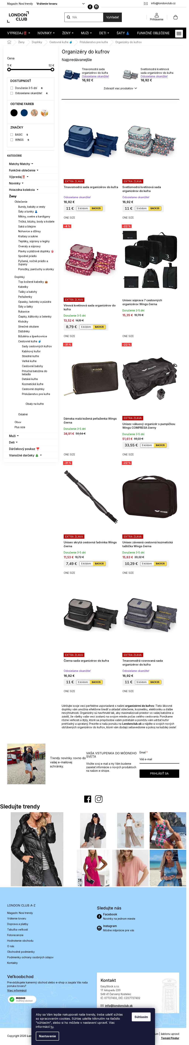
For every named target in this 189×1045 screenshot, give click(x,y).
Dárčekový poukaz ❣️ (24, 449)
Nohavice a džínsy (29, 231)
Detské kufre (30, 379)
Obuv (18, 422)
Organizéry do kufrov (39, 399)
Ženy (13, 196)
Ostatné (23, 414)
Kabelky (23, 286)
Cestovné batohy (32, 366)
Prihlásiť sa (159, 773)
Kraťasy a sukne (28, 236)
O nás (10, 946)
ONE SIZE (69, 217)
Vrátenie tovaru (47, 3)
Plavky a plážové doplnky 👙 (36, 251)
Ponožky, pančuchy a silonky (36, 269)
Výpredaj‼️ (17, 177)
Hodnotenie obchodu (20, 940)
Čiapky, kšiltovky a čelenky (34, 316)
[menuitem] (19, 33)
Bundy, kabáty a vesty (31, 206)
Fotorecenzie (15, 935)
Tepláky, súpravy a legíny (34, 241)
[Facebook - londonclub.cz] (90, 6)
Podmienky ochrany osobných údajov (30, 957)
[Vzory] (34, 113)
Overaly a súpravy (29, 246)
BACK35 (96, 208)
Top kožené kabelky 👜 (33, 281)
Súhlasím (141, 1017)
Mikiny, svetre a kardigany (34, 216)
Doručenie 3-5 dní (29, 88)
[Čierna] (14, 113)
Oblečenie (21, 201)
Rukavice (24, 311)
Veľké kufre (29, 361)
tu (52, 1027)
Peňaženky (25, 296)
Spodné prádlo (27, 256)
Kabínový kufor (31, 351)
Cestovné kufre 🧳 (29, 341)
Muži (12, 436)
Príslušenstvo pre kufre (36, 394)
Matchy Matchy (19, 164)
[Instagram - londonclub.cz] (96, 6)
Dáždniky (24, 331)
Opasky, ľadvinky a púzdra (34, 301)
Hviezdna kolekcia (22, 190)
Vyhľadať (112, 17)
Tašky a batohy (27, 291)
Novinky (14, 183)
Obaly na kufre (35, 403)
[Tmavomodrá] (24, 113)
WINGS (22, 139)
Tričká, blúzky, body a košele (36, 221)
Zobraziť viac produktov (118, 88)
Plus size (20, 427)
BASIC (21, 134)
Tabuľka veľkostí (17, 929)
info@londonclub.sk (119, 1005)
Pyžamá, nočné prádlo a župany (33, 262)
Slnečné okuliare (28, 326)
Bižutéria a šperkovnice (32, 336)
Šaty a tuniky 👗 (28, 211)
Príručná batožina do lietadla (34, 372)
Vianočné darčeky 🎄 (24, 455)
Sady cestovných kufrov (37, 346)
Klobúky (23, 321)
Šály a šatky (25, 306)
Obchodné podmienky (21, 951)
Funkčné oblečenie (22, 170)
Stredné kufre (30, 356)
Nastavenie (47, 1036)
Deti (12, 442)
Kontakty (12, 962)
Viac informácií (17, 990)
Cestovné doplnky (33, 389)
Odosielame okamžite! (31, 93)
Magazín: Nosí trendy (20, 3)
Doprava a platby (17, 924)
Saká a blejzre (27, 226)
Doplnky (20, 276)
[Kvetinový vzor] (44, 113)
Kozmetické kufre (32, 384)
